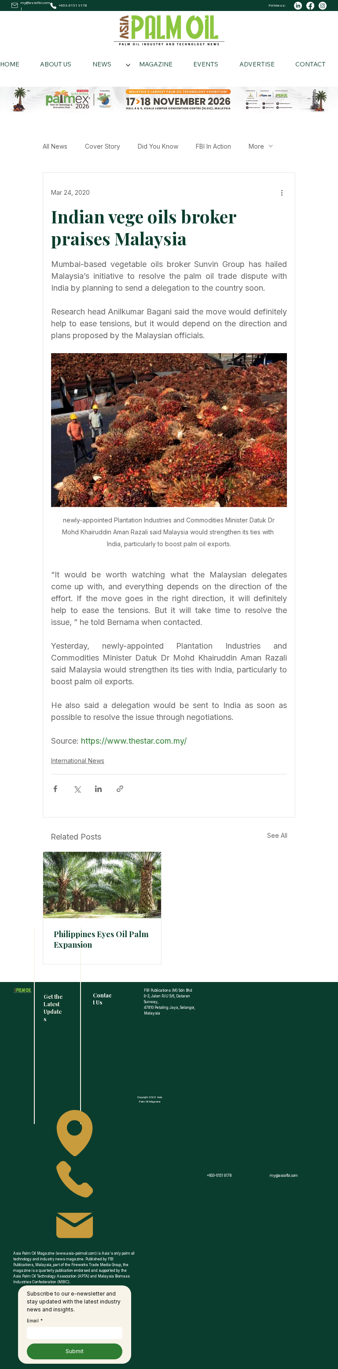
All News (55, 146)
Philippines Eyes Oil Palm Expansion (101, 939)
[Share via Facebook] (55, 789)
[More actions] (281, 192)
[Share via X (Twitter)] (77, 789)
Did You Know (158, 146)
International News (77, 760)
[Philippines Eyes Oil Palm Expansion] (102, 885)
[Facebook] (310, 6)
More (256, 146)
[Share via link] (120, 789)
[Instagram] (323, 6)
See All (277, 835)
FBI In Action (213, 146)
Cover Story (102, 146)
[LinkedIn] (298, 6)
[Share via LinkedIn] (98, 789)
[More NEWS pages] (128, 65)
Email (35, 1320)
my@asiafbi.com (35, 2)
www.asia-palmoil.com (76, 1253)
